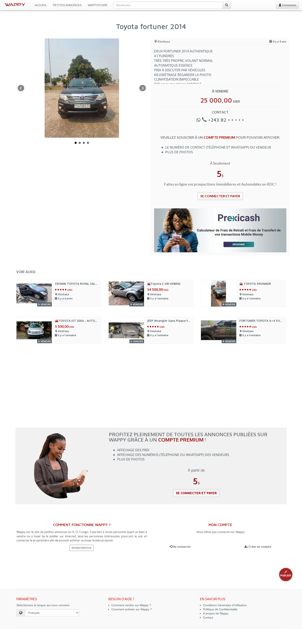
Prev (21, 88)
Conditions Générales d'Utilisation (225, 605)
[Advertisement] (151, 390)
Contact (208, 617)
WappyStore (97, 5)
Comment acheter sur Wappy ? (131, 609)
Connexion (288, 5)
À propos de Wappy (215, 613)
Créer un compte (259, 546)
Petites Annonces (67, 5)
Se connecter (181, 546)
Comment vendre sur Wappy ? (131, 605)
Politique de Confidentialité (220, 609)
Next (142, 88)
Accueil (41, 5)
